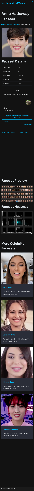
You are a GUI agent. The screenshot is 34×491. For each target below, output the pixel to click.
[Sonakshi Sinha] (17, 315)
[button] (17, 193)
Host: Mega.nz (5, 121)
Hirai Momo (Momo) (10, 429)
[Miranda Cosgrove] (17, 362)
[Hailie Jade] (17, 268)
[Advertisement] (17, 156)
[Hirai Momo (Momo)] (17, 410)
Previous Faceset (8, 132)
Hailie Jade (7, 288)
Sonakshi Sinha (9, 335)
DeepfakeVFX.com (15, 3)
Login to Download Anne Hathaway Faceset (17, 117)
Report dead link (28, 124)
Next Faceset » (25, 132)
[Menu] (31, 3)
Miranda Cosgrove (10, 382)
